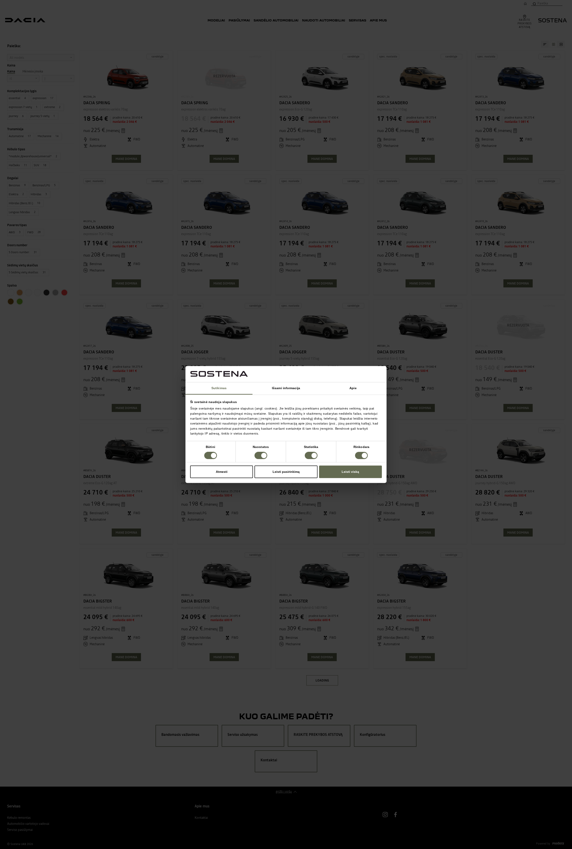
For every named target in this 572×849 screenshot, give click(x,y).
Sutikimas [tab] (219, 388)
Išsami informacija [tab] (286, 388)
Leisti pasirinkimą (286, 472)
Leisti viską (350, 472)
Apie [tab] (352, 388)
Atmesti (221, 472)
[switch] (260, 455)
